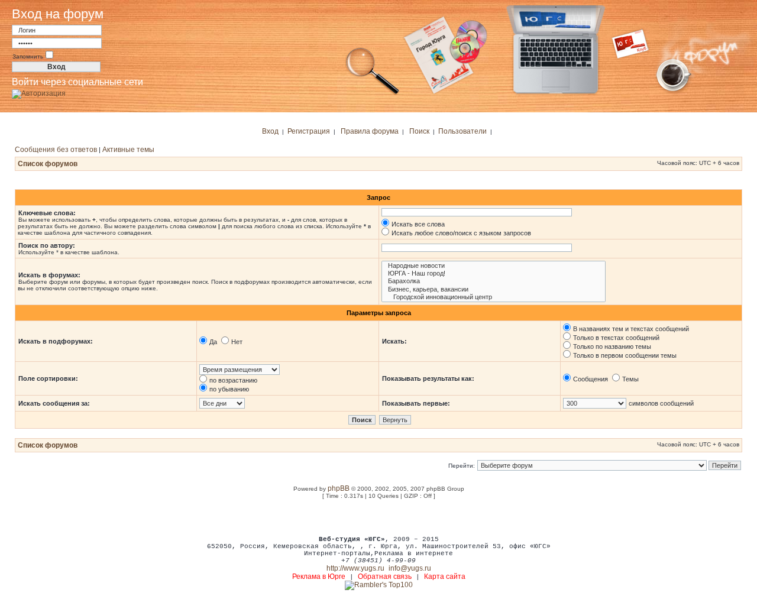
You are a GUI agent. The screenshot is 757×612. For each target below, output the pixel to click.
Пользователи (462, 131)
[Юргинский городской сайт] (565, 93)
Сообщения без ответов (56, 149)
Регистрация (308, 131)
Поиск (419, 131)
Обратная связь (385, 576)
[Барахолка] (493, 281)
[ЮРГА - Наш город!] (493, 273)
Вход (270, 131)
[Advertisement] (378, 517)
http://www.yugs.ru (355, 568)
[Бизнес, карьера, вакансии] (493, 289)
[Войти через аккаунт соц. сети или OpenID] (39, 92)
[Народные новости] (493, 266)
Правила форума (370, 131)
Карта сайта (444, 576)
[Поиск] (372, 93)
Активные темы (128, 149)
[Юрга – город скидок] (637, 93)
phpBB (339, 488)
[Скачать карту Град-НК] (452, 93)
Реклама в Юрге (318, 576)
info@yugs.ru (410, 568)
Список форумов (47, 164)
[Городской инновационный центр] (493, 297)
